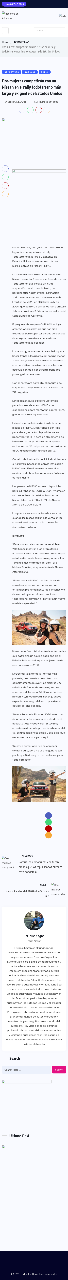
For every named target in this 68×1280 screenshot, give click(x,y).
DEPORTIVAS (21, 42)
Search (59, 1069)
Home (5, 42)
